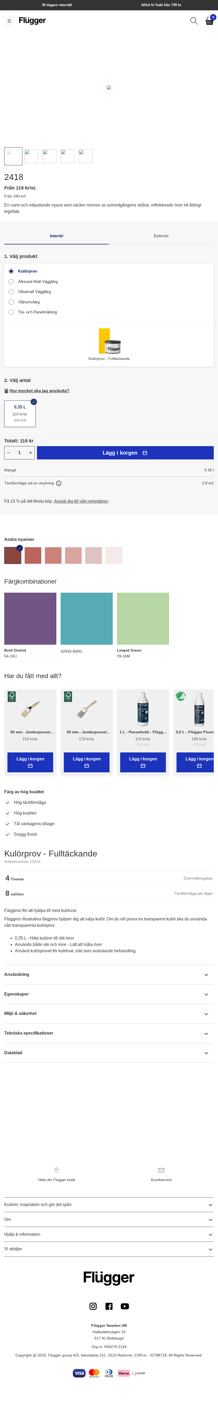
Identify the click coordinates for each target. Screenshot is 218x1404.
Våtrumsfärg (29, 302)
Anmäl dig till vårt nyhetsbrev (81, 501)
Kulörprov (27, 271)
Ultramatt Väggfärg (34, 291)
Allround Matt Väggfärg (38, 281)
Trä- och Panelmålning (37, 312)
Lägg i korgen (120, 453)
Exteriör (161, 236)
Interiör (57, 236)
